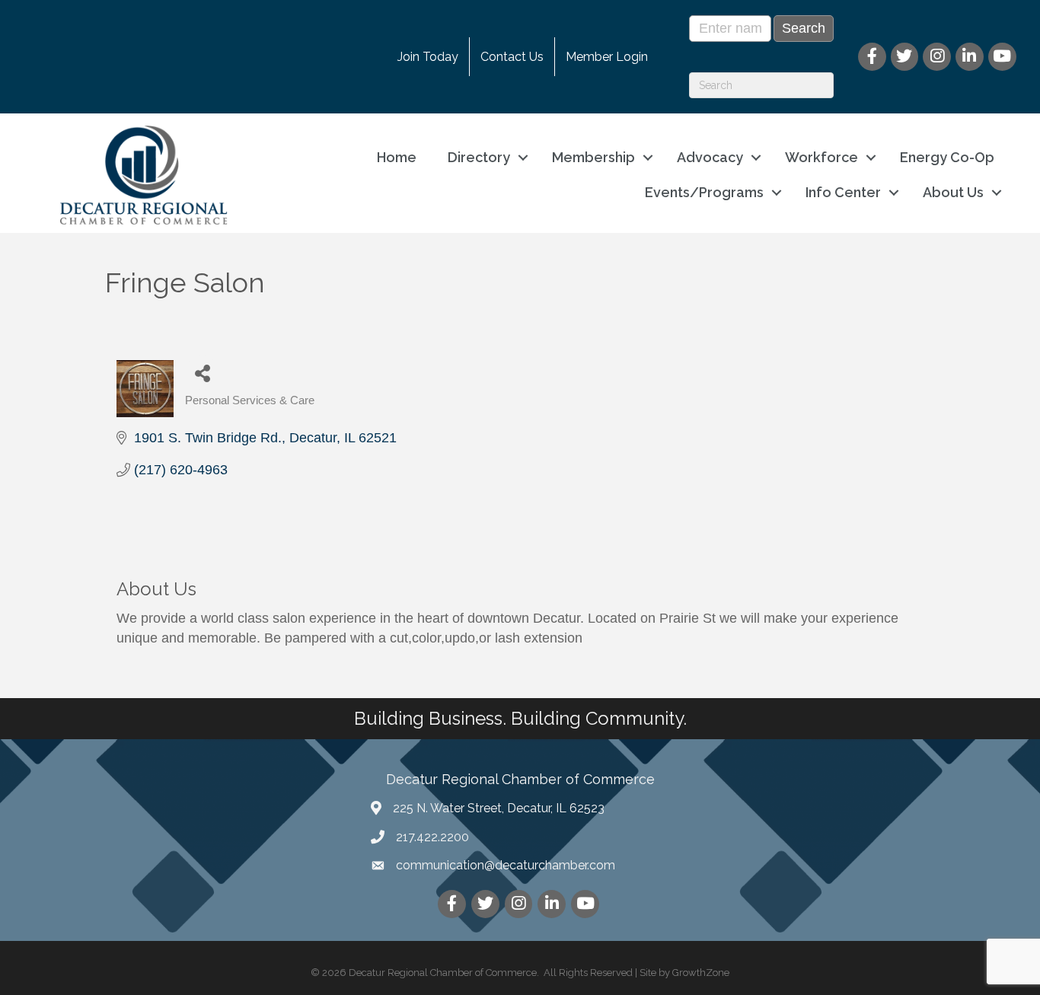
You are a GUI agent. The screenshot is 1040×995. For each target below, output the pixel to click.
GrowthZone (700, 972)
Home (396, 157)
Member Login (607, 56)
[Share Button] (202, 373)
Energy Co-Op (947, 157)
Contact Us (512, 56)
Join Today (427, 56)
